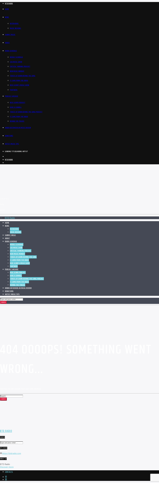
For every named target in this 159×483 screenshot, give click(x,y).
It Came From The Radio (19, 116)
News (7, 17)
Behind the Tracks (17, 121)
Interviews (14, 23)
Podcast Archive (11, 96)
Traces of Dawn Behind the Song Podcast (26, 111)
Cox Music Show (16, 61)
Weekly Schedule (16, 57)
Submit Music (10, 34)
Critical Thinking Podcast (20, 66)
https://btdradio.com (11, 453)
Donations (9, 135)
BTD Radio (9, 3)
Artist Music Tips (12, 143)
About (7, 42)
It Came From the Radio (19, 80)
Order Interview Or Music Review (18, 127)
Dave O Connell (16, 107)
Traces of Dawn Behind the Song (22, 75)
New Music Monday (17, 71)
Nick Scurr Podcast (17, 102)
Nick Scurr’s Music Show (19, 85)
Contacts (9, 471)
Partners (14, 89)
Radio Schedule (11, 50)
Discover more (7, 467)
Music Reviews (15, 28)
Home (7, 9)
